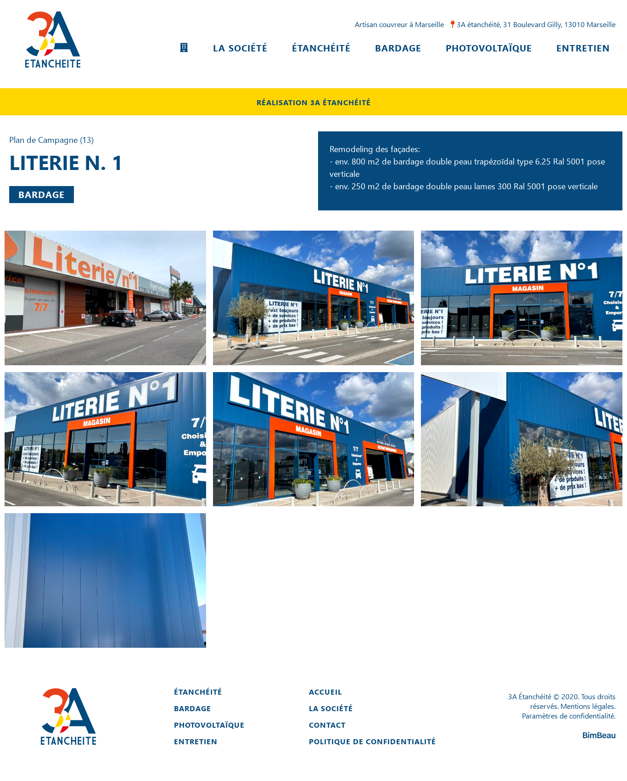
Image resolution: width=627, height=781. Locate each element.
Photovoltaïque (489, 47)
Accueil (325, 691)
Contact (327, 725)
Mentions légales (587, 706)
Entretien (583, 47)
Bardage (398, 47)
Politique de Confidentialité (372, 741)
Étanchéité (321, 47)
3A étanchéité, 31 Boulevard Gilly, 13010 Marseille (535, 24)
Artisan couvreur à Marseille (399, 24)
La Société (240, 47)
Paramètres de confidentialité (568, 715)
